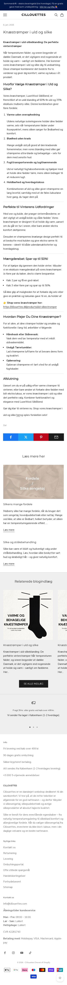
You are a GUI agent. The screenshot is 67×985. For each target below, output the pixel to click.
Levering (8, 859)
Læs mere (8, 530)
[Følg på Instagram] (13, 952)
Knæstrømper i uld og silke (20, 645)
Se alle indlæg (33, 683)
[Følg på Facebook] (5, 952)
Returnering (9, 853)
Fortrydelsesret (12, 881)
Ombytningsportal (13, 864)
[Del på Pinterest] (41, 437)
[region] (33, 711)
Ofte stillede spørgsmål (16, 870)
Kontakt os (9, 847)
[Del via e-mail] (56, 437)
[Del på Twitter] (25, 437)
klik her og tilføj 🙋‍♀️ (49, 7)
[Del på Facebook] (10, 437)
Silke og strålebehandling (19, 542)
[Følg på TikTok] (30, 952)
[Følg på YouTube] (21, 952)
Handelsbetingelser (14, 876)
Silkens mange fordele (17, 504)
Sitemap (8, 887)
